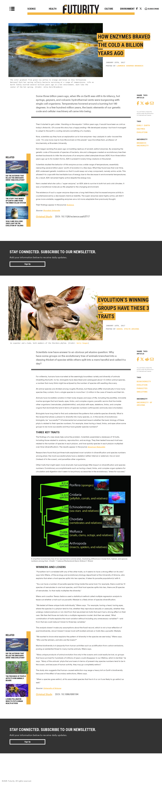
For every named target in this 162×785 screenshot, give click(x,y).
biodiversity (144, 382)
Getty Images (82, 343)
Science (31, 8)
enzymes (141, 129)
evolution (142, 132)
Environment (127, 8)
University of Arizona (144, 404)
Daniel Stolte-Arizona (128, 329)
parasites (142, 388)
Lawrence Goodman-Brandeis (130, 66)
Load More (81, 762)
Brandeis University (143, 144)
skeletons (142, 392)
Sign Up (27, 264)
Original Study (44, 216)
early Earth (143, 126)
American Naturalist (96, 447)
